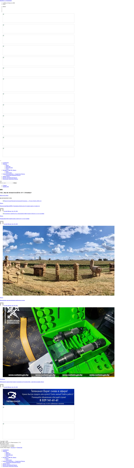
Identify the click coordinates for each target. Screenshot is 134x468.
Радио (7, 171)
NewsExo (13, 447)
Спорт (7, 168)
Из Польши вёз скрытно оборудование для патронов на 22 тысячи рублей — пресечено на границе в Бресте (22, 381)
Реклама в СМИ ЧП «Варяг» (9, 170)
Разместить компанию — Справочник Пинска (14, 174)
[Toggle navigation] (0, 160)
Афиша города (6, 176)
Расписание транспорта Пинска (10, 179)
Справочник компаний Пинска (13, 175)
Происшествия (9, 167)
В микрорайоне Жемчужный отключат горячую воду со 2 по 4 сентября (14, 218)
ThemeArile (19, 447)
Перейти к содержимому (6, 0)
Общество (8, 166)
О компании (6, 162)
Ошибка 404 (6, 186)
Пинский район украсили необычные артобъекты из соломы (12, 300)
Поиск (15, 182)
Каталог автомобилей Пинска (10, 177)
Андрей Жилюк (7, 211)
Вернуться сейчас (4, 195)
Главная (5, 185)
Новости (5, 163)
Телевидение (9, 172)
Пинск (7, 165)
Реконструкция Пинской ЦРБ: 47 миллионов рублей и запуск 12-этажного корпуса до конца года (20, 205)
